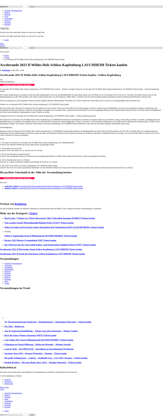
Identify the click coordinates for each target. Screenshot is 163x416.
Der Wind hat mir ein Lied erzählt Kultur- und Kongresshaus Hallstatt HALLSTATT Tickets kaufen (50, 245)
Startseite (7, 380)
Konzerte (7, 22)
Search (32, 7)
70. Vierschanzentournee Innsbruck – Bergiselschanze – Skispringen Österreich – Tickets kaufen (47, 322)
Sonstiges (7, 279)
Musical (7, 12)
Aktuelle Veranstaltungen (13, 11)
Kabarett (7, 14)
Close (2, 389)
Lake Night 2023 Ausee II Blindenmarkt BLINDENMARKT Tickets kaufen (38, 340)
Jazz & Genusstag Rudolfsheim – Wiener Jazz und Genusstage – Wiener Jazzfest (41, 331)
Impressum (8, 382)
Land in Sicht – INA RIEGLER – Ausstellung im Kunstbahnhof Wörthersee (39, 349)
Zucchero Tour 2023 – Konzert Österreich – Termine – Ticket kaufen (35, 353)
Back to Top (4, 387)
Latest (6, 40)
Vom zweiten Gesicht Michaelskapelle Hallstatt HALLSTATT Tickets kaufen (39, 223)
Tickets (33, 213)
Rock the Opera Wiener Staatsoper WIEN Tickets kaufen (30, 335)
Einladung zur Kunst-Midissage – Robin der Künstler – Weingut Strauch (37, 344)
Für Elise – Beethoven (14, 326)
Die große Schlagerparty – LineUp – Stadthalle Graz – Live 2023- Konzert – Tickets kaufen (45, 358)
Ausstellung (8, 18)
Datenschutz (8, 384)
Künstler (7, 24)
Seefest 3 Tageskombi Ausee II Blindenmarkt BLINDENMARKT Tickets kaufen (40, 236)
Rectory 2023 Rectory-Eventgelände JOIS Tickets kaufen (30, 240)
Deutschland (8, 269)
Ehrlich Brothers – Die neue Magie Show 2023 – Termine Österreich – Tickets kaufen (43, 362)
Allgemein (8, 265)
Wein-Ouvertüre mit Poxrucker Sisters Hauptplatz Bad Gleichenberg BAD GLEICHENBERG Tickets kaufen (54, 227)
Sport (6, 16)
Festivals (7, 20)
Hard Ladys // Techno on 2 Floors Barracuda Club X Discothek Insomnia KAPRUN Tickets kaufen (49, 218)
